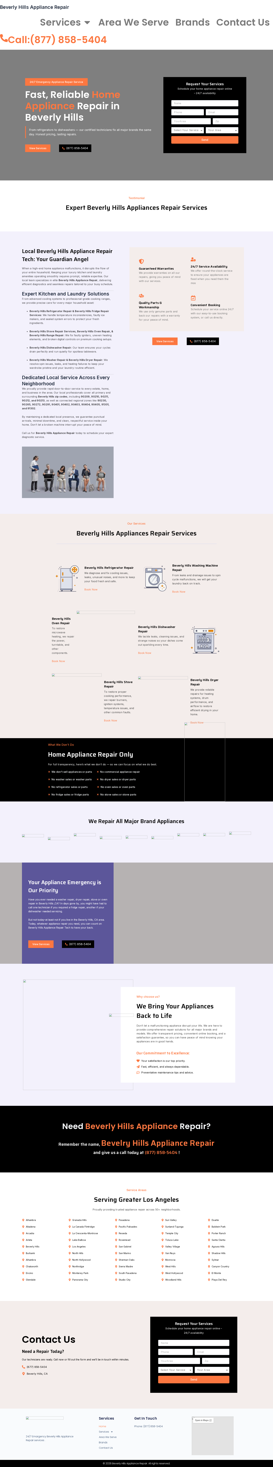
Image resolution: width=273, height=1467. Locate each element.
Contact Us (243, 22)
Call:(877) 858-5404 (57, 39)
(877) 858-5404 (162, 1152)
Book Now (90, 589)
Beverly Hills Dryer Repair (204, 682)
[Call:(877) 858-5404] (4, 38)
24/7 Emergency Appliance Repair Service (56, 82)
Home (19, 22)
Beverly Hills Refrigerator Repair (109, 567)
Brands (192, 22)
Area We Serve (133, 22)
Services (60, 22)
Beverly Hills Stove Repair (118, 684)
